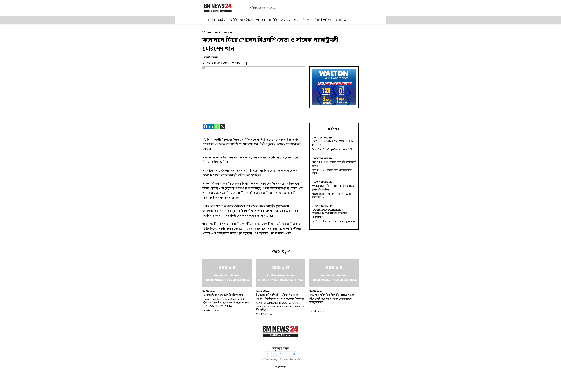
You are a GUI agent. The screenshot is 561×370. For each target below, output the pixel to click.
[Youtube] (293, 354)
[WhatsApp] (287, 354)
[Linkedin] (211, 126)
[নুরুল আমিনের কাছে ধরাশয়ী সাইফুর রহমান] (227, 273)
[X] (222, 126)
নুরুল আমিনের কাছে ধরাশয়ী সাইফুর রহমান (223, 295)
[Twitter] (280, 354)
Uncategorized (322, 138)
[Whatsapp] (216, 126)
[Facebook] (205, 126)
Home (206, 32)
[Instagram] (274, 354)
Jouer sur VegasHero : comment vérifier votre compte (329, 213)
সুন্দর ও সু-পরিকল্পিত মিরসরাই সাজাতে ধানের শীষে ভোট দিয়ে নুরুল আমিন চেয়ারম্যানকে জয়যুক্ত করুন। (331, 299)
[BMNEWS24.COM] (225, 7)
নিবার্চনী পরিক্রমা (223, 32)
